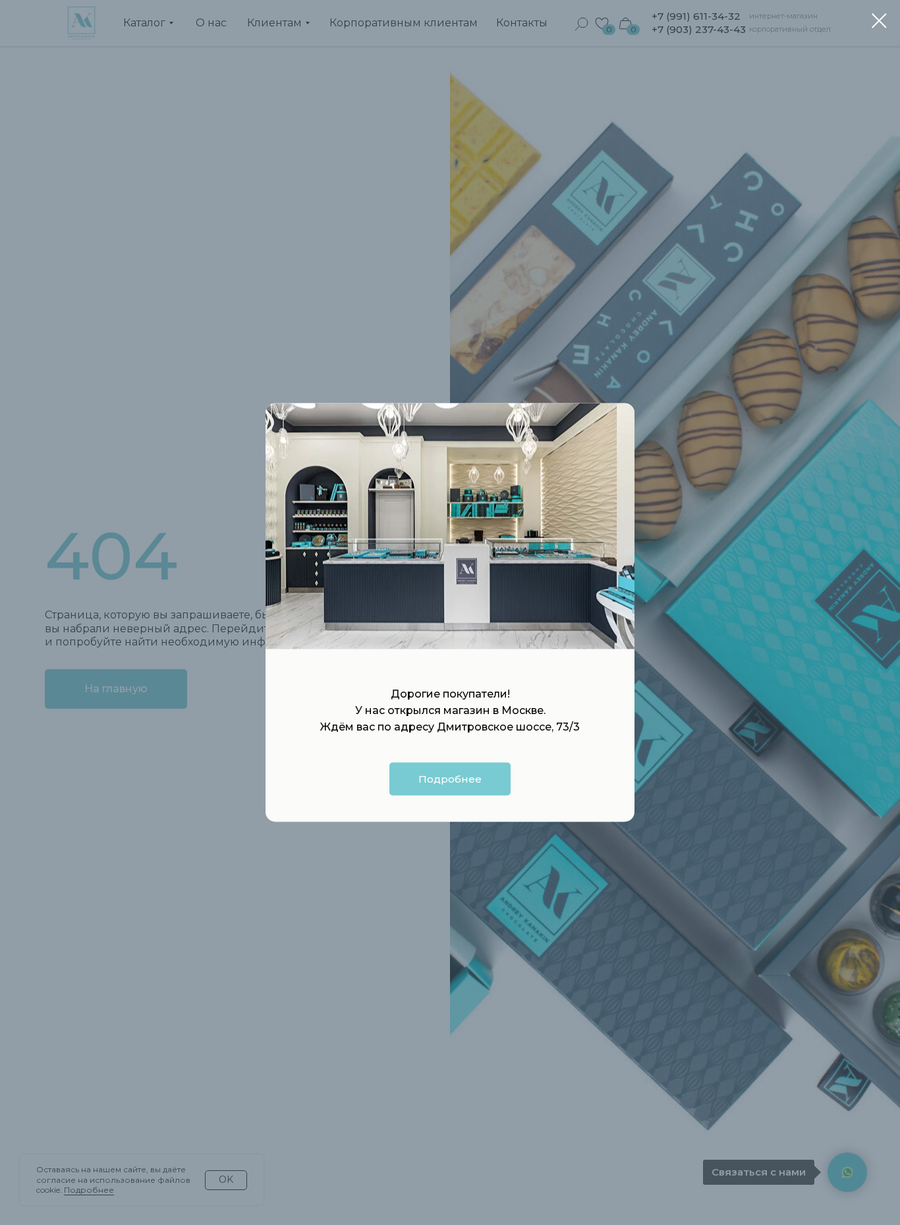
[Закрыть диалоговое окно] (879, 21)
